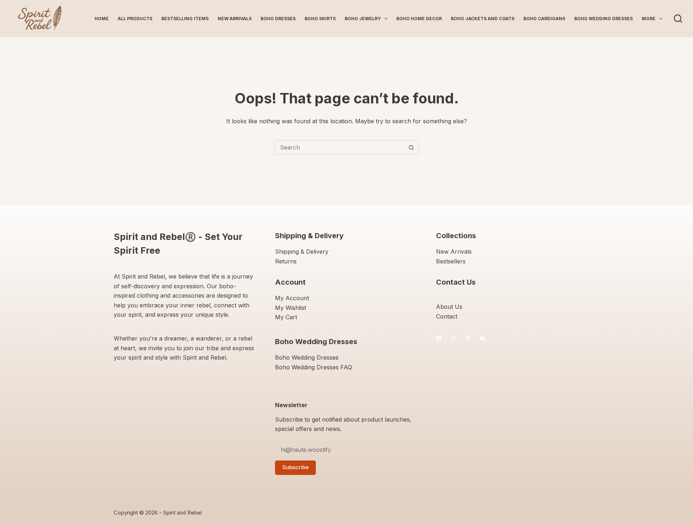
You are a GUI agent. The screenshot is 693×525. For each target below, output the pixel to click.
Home (102, 18)
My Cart (286, 317)
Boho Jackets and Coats (482, 18)
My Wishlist (290, 307)
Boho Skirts (320, 18)
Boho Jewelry (363, 18)
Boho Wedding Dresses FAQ (313, 367)
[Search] (678, 18)
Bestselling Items (185, 18)
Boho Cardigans (544, 18)
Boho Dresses (278, 18)
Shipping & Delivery (301, 251)
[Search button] (411, 147)
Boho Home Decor (419, 18)
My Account (292, 298)
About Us (449, 306)
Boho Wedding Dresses (603, 18)
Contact (446, 316)
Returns (286, 261)
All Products (135, 18)
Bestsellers (451, 261)
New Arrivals (235, 18)
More (648, 18)
